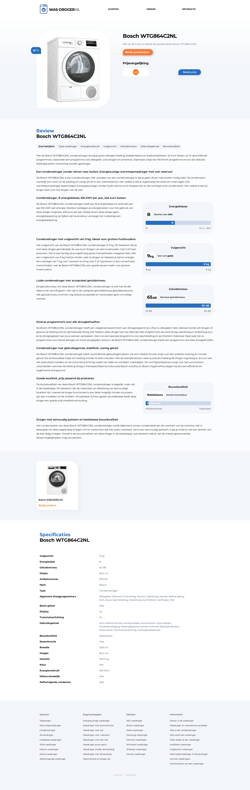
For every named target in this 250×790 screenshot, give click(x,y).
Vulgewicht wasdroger (181, 749)
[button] (138, 52)
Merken (131, 714)
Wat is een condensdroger (183, 730)
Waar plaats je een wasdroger (185, 739)
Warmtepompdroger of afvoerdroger (189, 754)
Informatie (176, 714)
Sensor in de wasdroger (182, 720)
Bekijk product (47, 505)
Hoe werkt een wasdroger (183, 735)
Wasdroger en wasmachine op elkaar (188, 725)
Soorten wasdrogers (180, 759)
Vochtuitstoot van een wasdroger (187, 763)
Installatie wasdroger (180, 744)
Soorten (44, 714)
